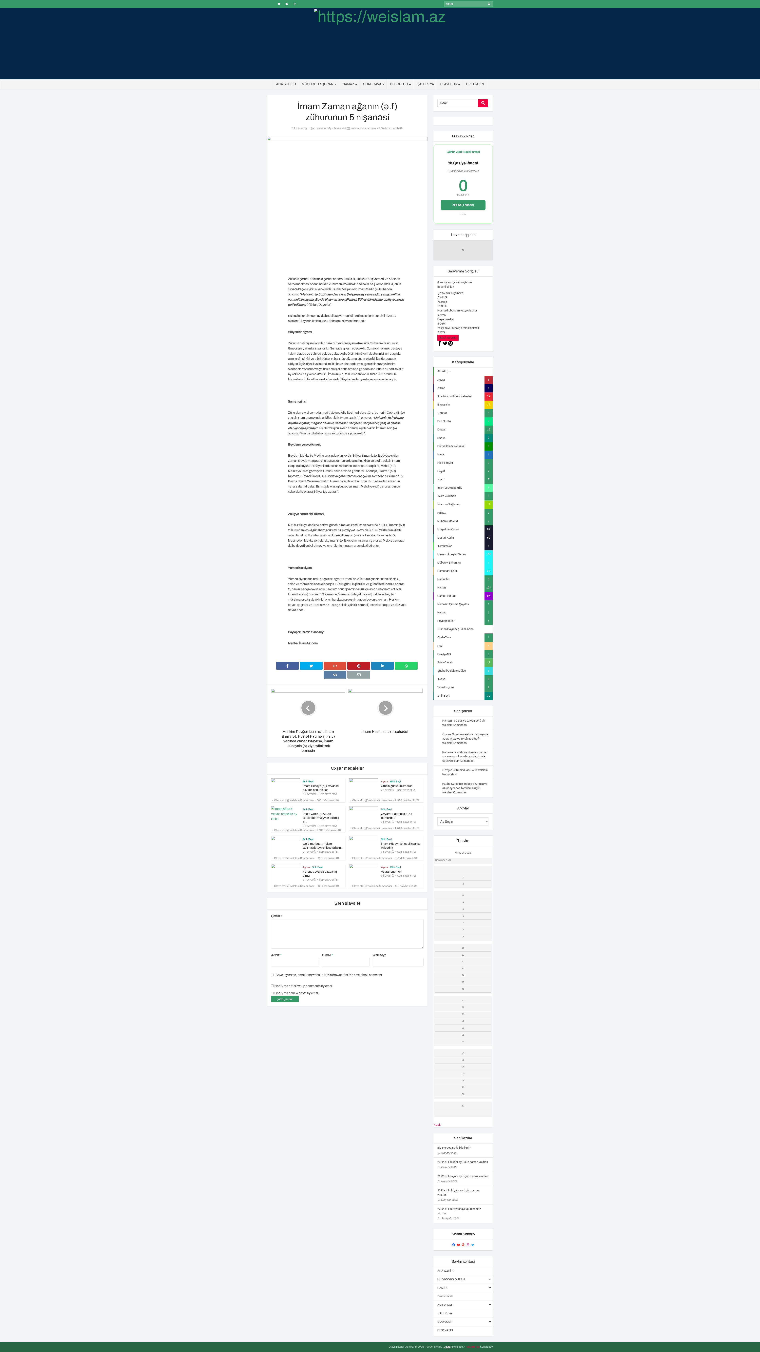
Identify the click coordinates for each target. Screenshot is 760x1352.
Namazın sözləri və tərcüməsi (460, 720)
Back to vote (448, 337)
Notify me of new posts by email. (296, 993)
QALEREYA (425, 84)
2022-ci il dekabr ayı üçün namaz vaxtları (462, 1162)
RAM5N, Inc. (473, 1346)
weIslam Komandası (363, 128)
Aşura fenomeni (391, 871)
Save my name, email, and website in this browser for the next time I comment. (329, 975)
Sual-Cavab (373, 84)
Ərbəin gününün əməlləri (396, 785)
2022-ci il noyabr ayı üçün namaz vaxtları (462, 1176)
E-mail (327, 955)
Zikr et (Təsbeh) (463, 205)
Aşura (384, 781)
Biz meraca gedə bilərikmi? (454, 1147)
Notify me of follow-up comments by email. (303, 986)
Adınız (276, 955)
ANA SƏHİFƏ (286, 84)
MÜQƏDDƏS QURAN (317, 84)
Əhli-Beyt (308, 781)
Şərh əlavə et (319, 128)
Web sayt (379, 955)
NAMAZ (348, 84)
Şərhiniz (276, 916)
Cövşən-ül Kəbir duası (456, 770)
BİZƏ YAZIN (475, 84)
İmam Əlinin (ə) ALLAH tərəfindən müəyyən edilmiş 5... (321, 818)
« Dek (437, 1124)
